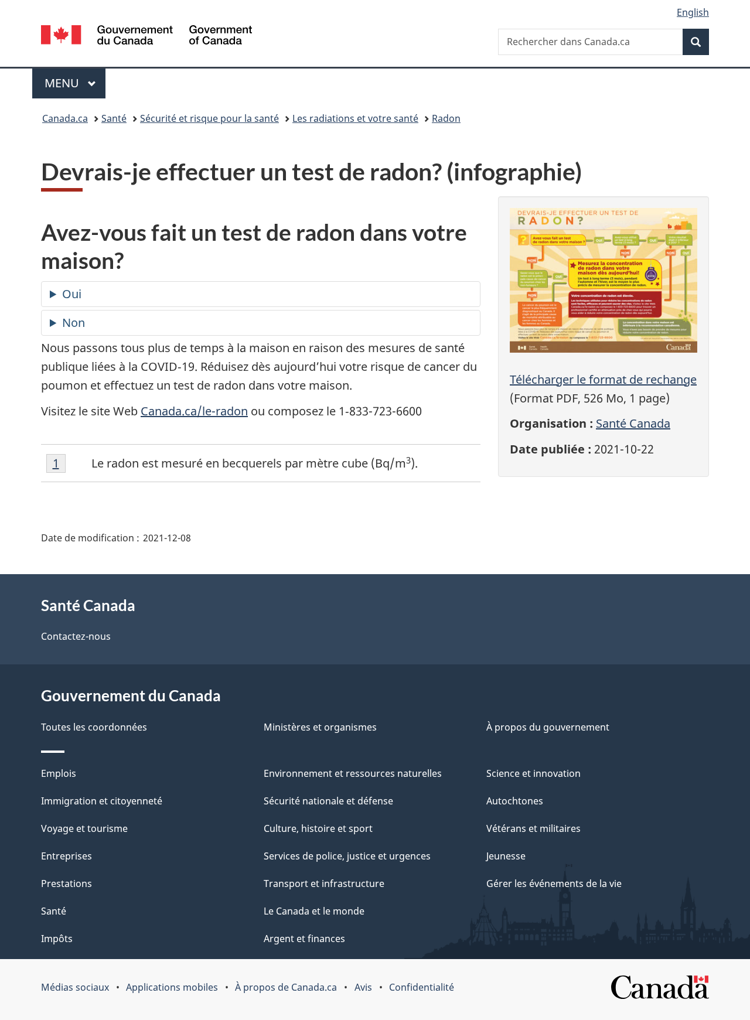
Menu (75, 83)
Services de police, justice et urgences (347, 856)
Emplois (58, 773)
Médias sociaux (75, 987)
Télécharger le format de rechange (603, 379)
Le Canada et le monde (314, 911)
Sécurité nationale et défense (328, 800)
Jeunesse (506, 856)
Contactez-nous (76, 636)
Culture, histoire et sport (318, 828)
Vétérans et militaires (533, 828)
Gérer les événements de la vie (554, 883)
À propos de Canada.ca (286, 987)
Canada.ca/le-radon (194, 411)
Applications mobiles (172, 987)
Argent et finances (304, 938)
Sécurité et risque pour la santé (209, 118)
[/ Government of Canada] (146, 36)
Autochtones (514, 800)
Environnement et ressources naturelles (353, 773)
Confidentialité (421, 987)
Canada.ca (65, 118)
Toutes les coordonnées (94, 727)
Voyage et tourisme (84, 828)
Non (73, 322)
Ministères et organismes (320, 727)
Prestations (66, 883)
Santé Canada (633, 423)
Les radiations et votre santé (355, 118)
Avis (363, 987)
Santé (114, 118)
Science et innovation (533, 773)
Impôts (57, 938)
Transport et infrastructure (324, 883)
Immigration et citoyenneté (101, 800)
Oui (71, 294)
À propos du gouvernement (547, 727)
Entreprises (66, 856)
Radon (446, 118)
